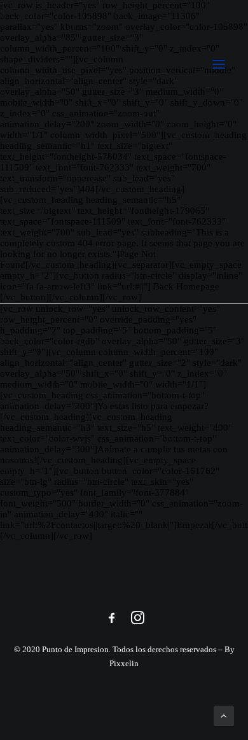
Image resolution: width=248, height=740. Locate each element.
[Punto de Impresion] (124, 64)
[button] (218, 64)
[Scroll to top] (224, 714)
